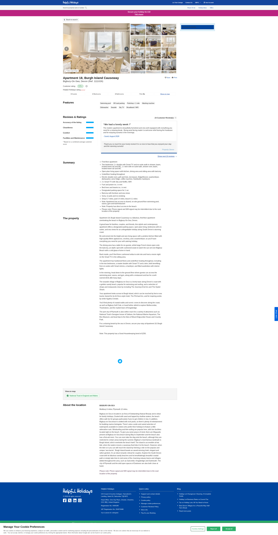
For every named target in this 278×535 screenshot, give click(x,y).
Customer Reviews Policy (150, 506)
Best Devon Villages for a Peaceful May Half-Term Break (194, 507)
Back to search (72, 20)
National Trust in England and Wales (84, 396)
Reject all (213, 529)
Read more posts (185, 511)
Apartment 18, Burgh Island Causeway (91, 78)
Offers (211, 8)
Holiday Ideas (203, 8)
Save (168, 77)
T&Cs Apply (139, 14)
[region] (139, 529)
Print (175, 77)
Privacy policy (146, 497)
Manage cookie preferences (150, 503)
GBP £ (197, 2)
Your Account (209, 2)
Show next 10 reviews (166, 156)
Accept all (229, 529)
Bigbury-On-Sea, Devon (83, 81)
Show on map (165, 94)
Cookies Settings (198, 529)
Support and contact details (150, 494)
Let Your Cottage (177, 2)
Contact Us (188, 2)
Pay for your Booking (148, 513)
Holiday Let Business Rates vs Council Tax (193, 499)
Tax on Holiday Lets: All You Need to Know (193, 502)
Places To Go (191, 8)
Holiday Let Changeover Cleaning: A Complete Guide (195, 495)
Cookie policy (145, 500)
